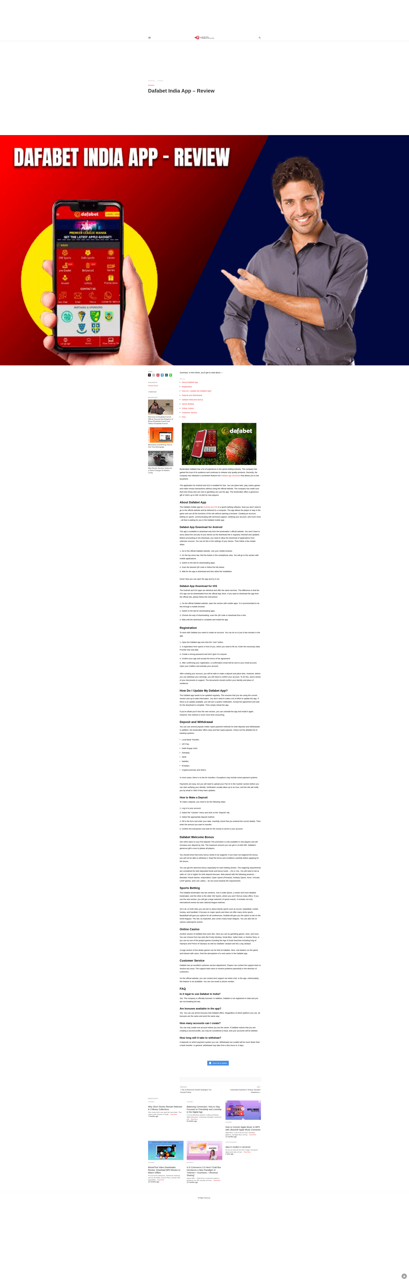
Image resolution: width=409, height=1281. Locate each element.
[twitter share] (149, 375)
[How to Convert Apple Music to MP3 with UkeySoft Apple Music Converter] (243, 1110)
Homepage (151, 80)
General (160, 80)
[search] (260, 37)
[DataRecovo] (204, 38)
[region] (204, 17)
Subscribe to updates (219, 1063)
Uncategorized (231, 1142)
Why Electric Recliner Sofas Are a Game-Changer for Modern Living (160, 470)
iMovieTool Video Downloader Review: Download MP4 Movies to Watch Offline (164, 1170)
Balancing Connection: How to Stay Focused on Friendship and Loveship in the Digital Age (204, 1109)
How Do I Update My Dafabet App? (197, 391)
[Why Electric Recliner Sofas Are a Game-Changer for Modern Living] (160, 458)
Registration (187, 387)
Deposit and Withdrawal (192, 395)
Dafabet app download (230, 476)
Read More (173, 1114)
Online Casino (188, 408)
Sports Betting (188, 404)
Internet (151, 1101)
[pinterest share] (158, 375)
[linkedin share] (162, 375)
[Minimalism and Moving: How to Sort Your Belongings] (160, 435)
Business (190, 1162)
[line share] (170, 375)
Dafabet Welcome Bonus (192, 400)
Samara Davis (153, 385)
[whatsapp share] (166, 375)
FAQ (184, 417)
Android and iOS (210, 507)
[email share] (153, 375)
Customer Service (189, 413)
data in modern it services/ (238, 1147)
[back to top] (404, 1276)
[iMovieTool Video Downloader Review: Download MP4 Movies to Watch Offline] (166, 1150)
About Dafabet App (190, 382)
